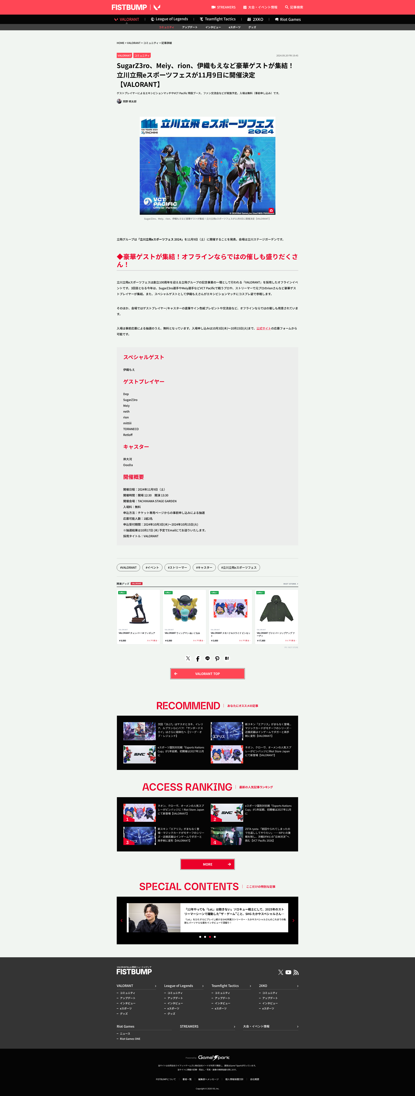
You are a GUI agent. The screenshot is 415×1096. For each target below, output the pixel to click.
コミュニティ (166, 27)
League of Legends (178, 985)
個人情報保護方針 (234, 1079)
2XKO (263, 985)
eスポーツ (235, 27)
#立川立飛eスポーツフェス (239, 567)
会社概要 (254, 1079)
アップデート (190, 27)
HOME (120, 43)
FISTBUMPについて (166, 1079)
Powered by (191, 1057)
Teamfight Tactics (225, 985)
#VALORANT (128, 567)
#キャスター (204, 567)
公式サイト (263, 328)
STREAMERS (226, 7)
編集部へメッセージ (208, 1079)
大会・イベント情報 (262, 8)
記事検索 (296, 7)
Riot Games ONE (130, 1038)
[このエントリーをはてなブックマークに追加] (227, 658)
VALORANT (134, 43)
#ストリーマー (177, 567)
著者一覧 (187, 1079)
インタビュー (213, 27)
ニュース (125, 1033)
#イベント (152, 567)
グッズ (252, 27)
